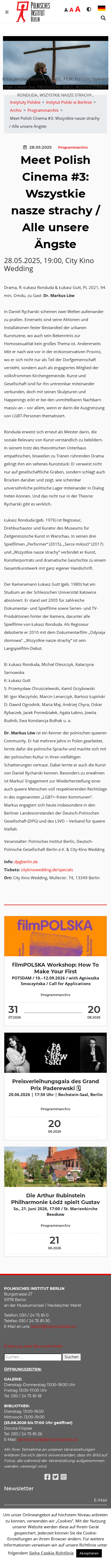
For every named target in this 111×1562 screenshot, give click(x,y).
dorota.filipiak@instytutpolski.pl (48, 1439)
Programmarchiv (73, 147)
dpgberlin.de (26, 861)
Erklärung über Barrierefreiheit (33, 1346)
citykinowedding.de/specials (47, 869)
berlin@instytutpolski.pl (53, 1326)
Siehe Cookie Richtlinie (51, 1553)
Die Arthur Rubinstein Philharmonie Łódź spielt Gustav (55, 1198)
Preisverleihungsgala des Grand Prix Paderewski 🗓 (55, 1084)
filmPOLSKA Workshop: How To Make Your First (55, 968)
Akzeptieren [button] (89, 1553)
